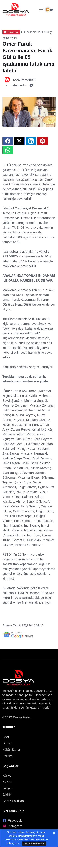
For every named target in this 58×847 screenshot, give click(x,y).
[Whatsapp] (7, 150)
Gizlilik (6, 794)
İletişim (7, 788)
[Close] (54, 833)
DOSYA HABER (24, 79)
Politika (7, 756)
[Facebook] (7, 141)
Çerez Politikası (13, 801)
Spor (5, 737)
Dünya (7, 743)
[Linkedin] (31, 141)
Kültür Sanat (11, 749)
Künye (6, 775)
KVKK (6, 782)
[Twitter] (19, 141)
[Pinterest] (42, 141)
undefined (17, 85)
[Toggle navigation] (41, 10)
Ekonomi (13, 32)
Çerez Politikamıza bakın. (34, 843)
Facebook (15, 820)
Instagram (15, 826)
